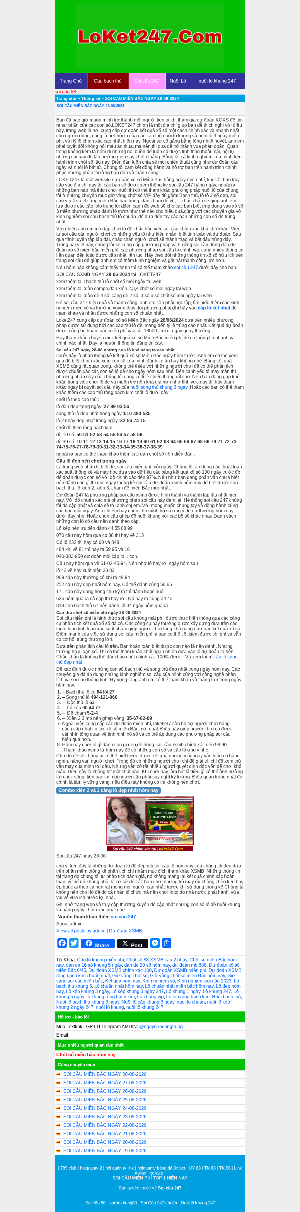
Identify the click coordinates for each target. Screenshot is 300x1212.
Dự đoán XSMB (125, 930)
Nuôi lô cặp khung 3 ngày (148, 1001)
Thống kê (90, 98)
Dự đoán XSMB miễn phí (180, 970)
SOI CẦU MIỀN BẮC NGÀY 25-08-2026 (104, 1099)
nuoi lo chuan (191, 1001)
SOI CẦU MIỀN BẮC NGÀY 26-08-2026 (104, 1091)
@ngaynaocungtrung (161, 1026)
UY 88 (195, 1167)
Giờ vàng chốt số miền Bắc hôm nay (187, 975)
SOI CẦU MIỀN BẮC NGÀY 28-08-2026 (104, 1074)
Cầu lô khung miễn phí (100, 959)
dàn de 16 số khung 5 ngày (94, 965)
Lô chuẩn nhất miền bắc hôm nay (179, 986)
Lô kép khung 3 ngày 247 (137, 991)
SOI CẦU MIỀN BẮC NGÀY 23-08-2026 (104, 1116)
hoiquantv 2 (91, 1167)
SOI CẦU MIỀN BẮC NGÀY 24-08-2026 (104, 1108)
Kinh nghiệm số (158, 980)
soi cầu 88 (65, 91)
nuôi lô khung (110, 1007)
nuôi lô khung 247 (144, 1007)
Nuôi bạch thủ (226, 996)
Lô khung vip (150, 996)
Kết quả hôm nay (122, 980)
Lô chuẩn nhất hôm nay (118, 986)
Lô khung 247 (217, 991)
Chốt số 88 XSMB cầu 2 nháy (156, 959)
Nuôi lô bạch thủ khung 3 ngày (87, 1001)
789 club (68, 1167)
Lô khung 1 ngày (183, 991)
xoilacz (156, 1172)
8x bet (179, 1167)
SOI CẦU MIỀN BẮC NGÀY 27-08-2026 (104, 1082)
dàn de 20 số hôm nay (147, 965)
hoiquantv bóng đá (155, 1167)
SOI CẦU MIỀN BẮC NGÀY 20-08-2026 (104, 1142)
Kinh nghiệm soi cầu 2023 (204, 980)
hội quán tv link (120, 1167)
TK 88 (210, 1167)
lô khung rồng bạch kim (110, 996)
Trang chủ (66, 98)
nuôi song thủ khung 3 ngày (159, 387)
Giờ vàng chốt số (130, 975)
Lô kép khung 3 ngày (87, 991)
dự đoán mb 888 (189, 965)
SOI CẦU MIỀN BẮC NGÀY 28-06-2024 (90, 106)
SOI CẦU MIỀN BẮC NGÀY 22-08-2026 (104, 1125)
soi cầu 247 (186, 267)
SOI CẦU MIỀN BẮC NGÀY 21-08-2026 (104, 1133)
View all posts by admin (80, 930)
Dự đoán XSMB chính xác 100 (120, 970)
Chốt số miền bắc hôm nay (86, 1054)
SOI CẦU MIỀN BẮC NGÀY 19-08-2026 (104, 1150)
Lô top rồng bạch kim (187, 996)
